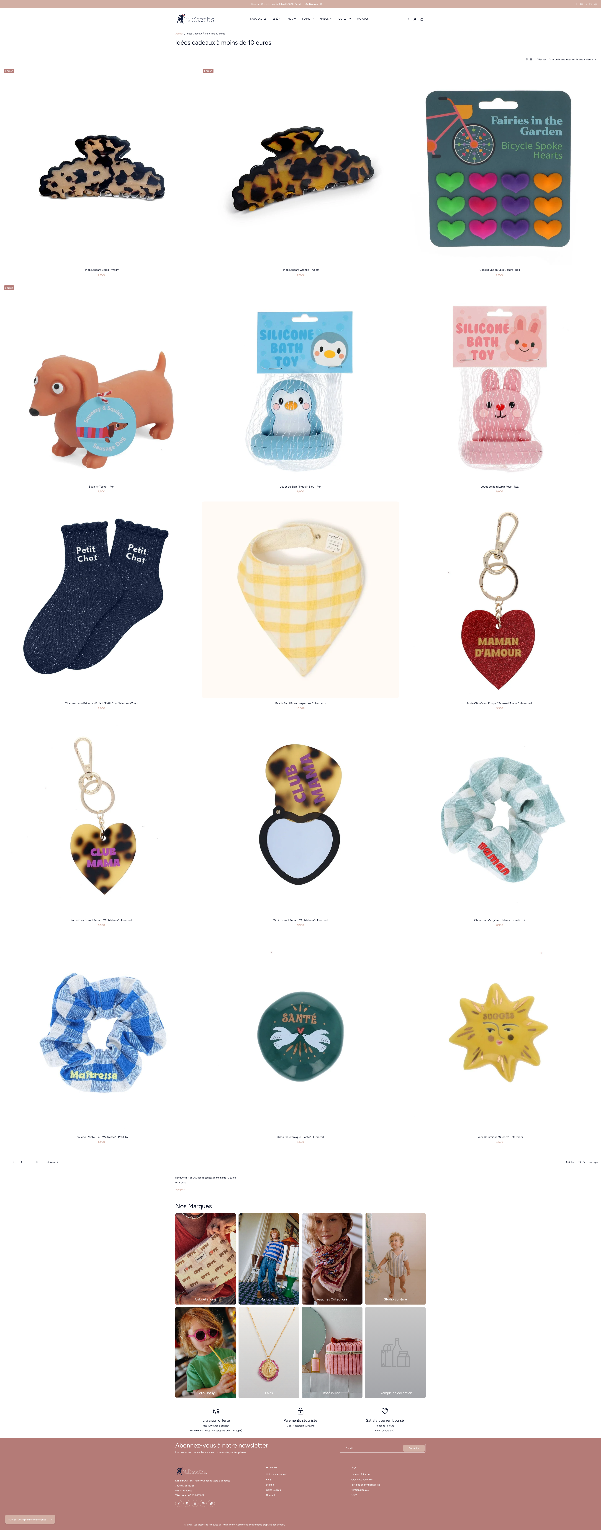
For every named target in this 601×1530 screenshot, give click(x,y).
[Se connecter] (414, 19)
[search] (407, 19)
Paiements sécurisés (300, 1420)
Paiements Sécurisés (362, 1479)
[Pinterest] (581, 4)
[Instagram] (586, 4)
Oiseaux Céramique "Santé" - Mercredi (300, 1137)
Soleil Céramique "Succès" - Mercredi (500, 1137)
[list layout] (527, 59)
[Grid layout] (531, 59)
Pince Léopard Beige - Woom (101, 269)
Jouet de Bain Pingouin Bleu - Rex (300, 486)
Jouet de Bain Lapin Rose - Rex (500, 486)
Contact (270, 1495)
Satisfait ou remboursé (385, 1420)
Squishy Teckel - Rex (101, 486)
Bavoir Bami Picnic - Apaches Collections (300, 703)
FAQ (268, 1479)
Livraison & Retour (360, 1474)
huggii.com (229, 1524)
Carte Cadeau (273, 1489)
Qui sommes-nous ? (277, 1474)
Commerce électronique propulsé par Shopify (260, 1524)
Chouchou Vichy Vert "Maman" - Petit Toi (499, 920)
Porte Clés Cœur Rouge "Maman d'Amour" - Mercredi (499, 703)
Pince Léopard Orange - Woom (300, 269)
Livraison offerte (216, 1420)
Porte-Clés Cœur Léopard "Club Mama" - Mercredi (101, 920)
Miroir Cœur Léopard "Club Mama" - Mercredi (300, 920)
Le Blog (270, 1484)
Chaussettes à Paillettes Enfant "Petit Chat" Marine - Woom (101, 703)
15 (37, 1161)
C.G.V (354, 1495)
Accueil (179, 33)
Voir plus (180, 1189)
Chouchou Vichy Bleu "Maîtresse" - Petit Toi (101, 1137)
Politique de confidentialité (365, 1484)
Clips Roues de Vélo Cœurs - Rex (500, 269)
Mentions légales (360, 1489)
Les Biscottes (201, 1524)
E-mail (349, 1448)
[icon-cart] (421, 19)
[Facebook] (576, 4)
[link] (395, 1352)
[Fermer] (52, 1519)
